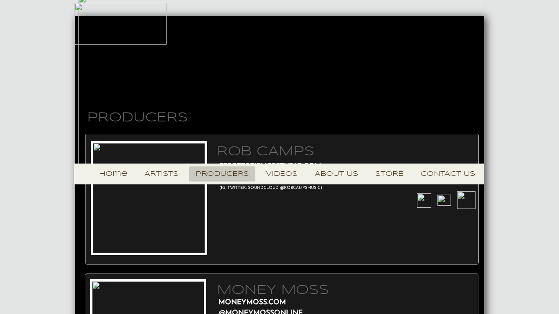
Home (113, 173)
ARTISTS (161, 173)
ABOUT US (336, 173)
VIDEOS (282, 173)
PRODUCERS (222, 173)
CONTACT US (448, 173)
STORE (389, 173)
